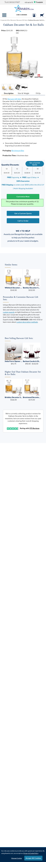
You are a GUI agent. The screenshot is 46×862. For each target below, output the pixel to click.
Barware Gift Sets (14, 99)
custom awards (8, 312)
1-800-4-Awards (21, 15)
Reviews (34, 428)
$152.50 (31, 289)
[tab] (8, 93)
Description (8, 93)
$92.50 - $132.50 (31, 362)
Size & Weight (23, 93)
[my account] (34, 16)
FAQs (38, 93)
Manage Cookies (16, 858)
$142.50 (13, 289)
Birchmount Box (18, 150)
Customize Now (22, 196)
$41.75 (13, 362)
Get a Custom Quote (34, 164)
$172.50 (31, 398)
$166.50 (13, 398)
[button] (12, 2)
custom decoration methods (27, 322)
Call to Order (23, 221)
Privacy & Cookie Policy (30, 853)
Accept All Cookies (33, 858)
